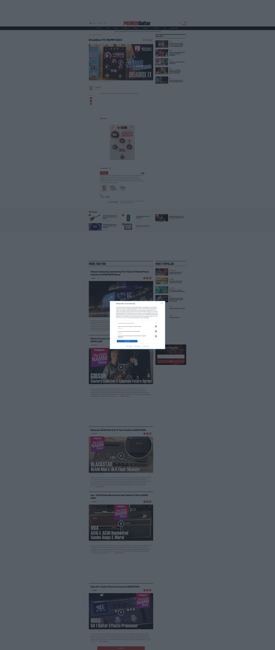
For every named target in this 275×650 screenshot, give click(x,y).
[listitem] (137, 323)
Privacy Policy (146, 346)
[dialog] (137, 325)
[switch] (155, 326)
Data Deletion (129, 346)
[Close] (162, 303)
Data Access (137, 346)
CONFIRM (127, 341)
